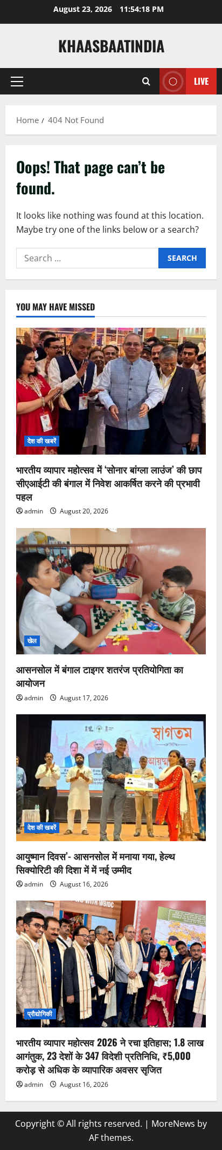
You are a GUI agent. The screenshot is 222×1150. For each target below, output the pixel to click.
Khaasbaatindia (111, 46)
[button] (17, 81)
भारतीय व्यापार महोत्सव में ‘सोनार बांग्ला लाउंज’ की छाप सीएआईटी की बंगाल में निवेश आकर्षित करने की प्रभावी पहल (109, 482)
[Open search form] (146, 81)
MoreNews (173, 1123)
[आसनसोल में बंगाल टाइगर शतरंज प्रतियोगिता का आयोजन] (111, 591)
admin (33, 511)
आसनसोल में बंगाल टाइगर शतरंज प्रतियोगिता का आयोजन (99, 675)
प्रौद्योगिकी (40, 1013)
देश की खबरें (41, 440)
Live (201, 81)
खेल (32, 640)
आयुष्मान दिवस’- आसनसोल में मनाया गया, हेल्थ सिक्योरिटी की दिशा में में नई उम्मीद (95, 862)
